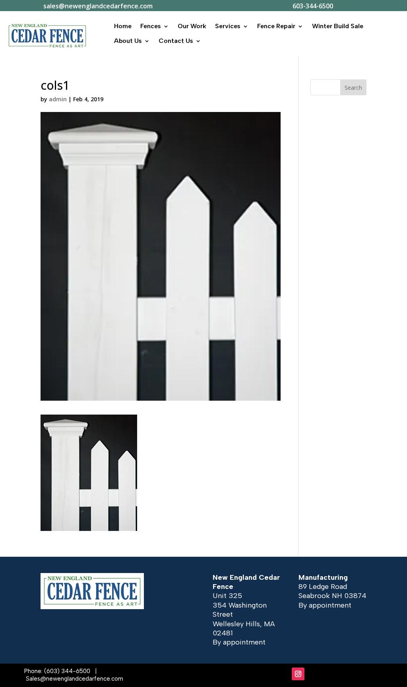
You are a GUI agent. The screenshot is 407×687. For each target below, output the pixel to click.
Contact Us (176, 40)
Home (123, 26)
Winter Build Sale (337, 26)
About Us (128, 40)
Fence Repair (276, 26)
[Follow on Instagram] (298, 674)
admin (58, 99)
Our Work (192, 26)
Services (227, 26)
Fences (150, 26)
